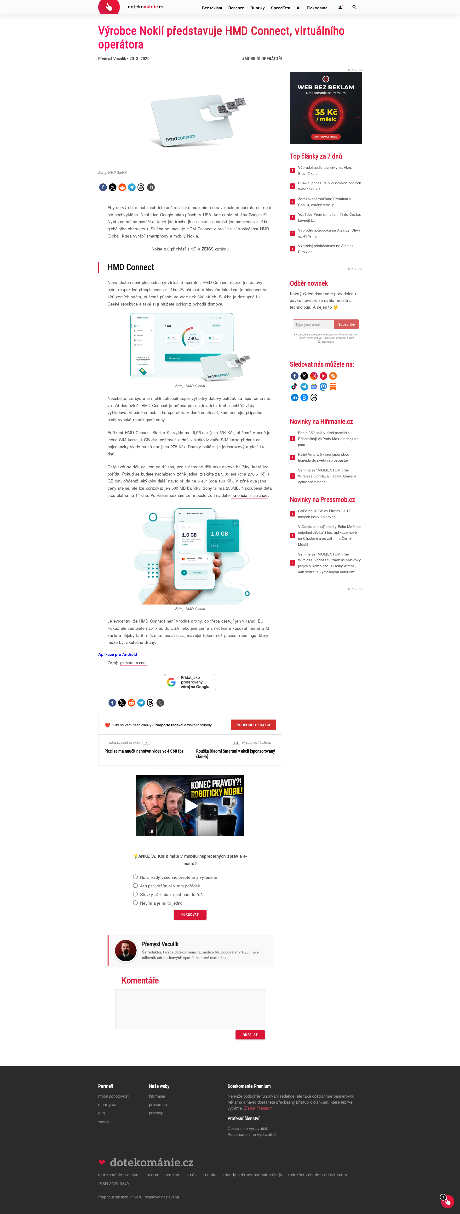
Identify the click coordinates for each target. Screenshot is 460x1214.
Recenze (236, 8)
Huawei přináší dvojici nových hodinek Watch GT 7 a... (329, 185)
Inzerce (153, 1174)
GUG (101, 1113)
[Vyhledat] (354, 7)
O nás (191, 1174)
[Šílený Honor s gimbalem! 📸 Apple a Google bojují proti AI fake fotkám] (190, 806)
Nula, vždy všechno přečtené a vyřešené (178, 877)
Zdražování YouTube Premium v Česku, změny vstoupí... (324, 201)
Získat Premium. (259, 1108)
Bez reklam (212, 8)
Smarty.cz (107, 1104)
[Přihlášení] (340, 7)
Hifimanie (157, 1096)
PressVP (156, 1113)
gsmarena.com (133, 662)
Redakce (172, 1174)
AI (298, 8)
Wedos (104, 1121)
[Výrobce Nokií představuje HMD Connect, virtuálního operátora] (151, 187)
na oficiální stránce (249, 495)
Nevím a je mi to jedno (161, 903)
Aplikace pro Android (117, 654)
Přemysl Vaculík (112, 58)
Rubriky (257, 8)
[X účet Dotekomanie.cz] (304, 376)
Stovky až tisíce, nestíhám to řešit (172, 894)
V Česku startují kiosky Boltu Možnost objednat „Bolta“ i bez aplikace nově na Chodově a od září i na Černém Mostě (330, 535)
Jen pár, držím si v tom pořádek (170, 885)
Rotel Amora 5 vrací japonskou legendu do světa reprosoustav (323, 457)
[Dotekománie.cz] (131, 8)
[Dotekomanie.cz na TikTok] (295, 387)
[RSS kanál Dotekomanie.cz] (333, 376)
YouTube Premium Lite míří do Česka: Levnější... (329, 217)
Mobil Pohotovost (113, 1096)
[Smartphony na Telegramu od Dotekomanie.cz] (304, 387)
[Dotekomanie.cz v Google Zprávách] (314, 387)
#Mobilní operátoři (262, 58)
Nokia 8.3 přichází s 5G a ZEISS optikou (190, 249)
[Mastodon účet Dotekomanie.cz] (323, 387)
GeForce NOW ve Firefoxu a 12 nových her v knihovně (324, 513)
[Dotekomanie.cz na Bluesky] (304, 397)
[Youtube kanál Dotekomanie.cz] (323, 376)
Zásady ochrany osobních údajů (252, 1174)
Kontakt (210, 1174)
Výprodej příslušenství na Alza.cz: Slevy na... (326, 248)
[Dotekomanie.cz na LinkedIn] (295, 397)
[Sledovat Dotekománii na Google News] (190, 682)
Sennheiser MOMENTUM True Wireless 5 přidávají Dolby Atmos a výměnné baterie (327, 475)
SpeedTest (280, 8)
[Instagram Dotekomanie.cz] (314, 376)
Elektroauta (317, 8)
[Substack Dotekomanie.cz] (333, 387)
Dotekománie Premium (119, 1174)
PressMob (158, 1104)
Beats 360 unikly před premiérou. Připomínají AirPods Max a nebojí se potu (328, 438)
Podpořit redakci (253, 724)
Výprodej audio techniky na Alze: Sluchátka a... (325, 170)
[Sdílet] (103, 187)
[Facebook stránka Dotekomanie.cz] (295, 376)
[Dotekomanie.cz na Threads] (314, 397)
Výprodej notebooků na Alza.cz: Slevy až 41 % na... (329, 232)
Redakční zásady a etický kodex (318, 1174)
